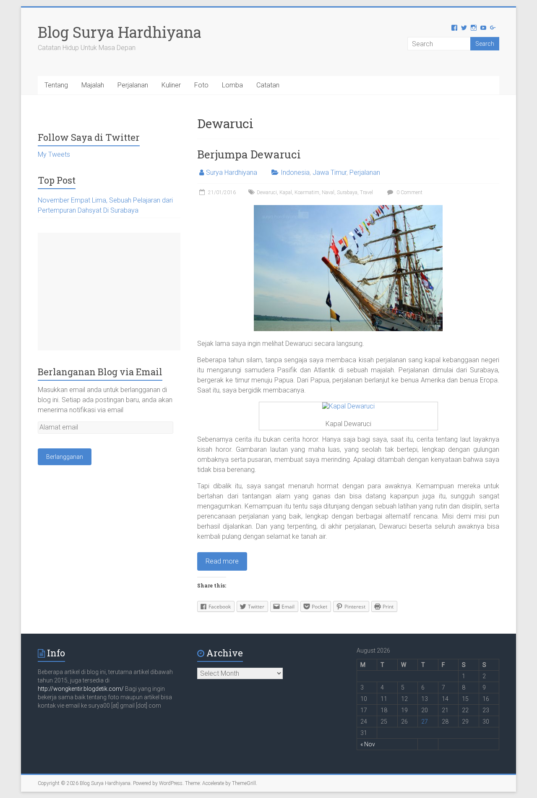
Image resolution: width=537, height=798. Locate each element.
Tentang (56, 85)
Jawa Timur (330, 172)
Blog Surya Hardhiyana (119, 32)
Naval (328, 192)
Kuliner (171, 85)
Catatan (267, 85)
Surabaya (347, 192)
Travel (366, 192)
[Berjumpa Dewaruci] (348, 209)
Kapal (285, 192)
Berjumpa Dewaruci (249, 154)
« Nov (367, 744)
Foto (201, 85)
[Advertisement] (109, 291)
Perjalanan (132, 85)
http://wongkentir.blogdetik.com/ (81, 688)
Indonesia (295, 172)
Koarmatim (307, 192)
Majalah (92, 85)
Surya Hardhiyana (231, 172)
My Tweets (54, 154)
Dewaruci (267, 192)
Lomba (232, 85)
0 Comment (408, 192)
